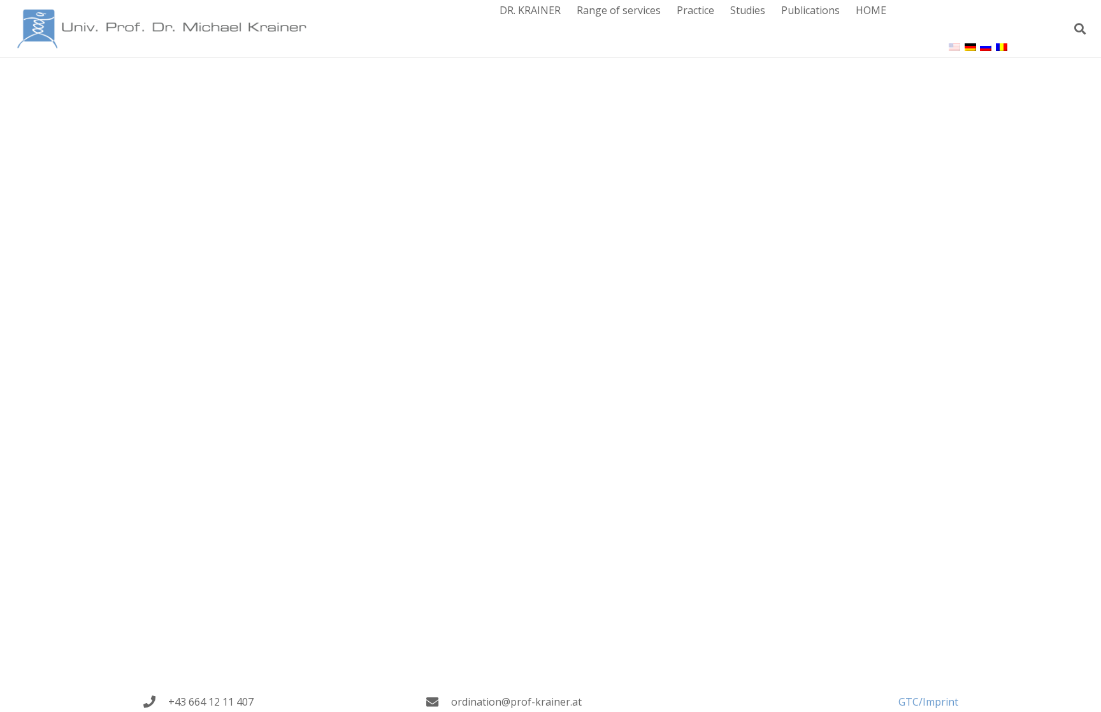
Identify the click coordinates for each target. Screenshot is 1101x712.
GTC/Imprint (928, 702)
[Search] (1080, 29)
